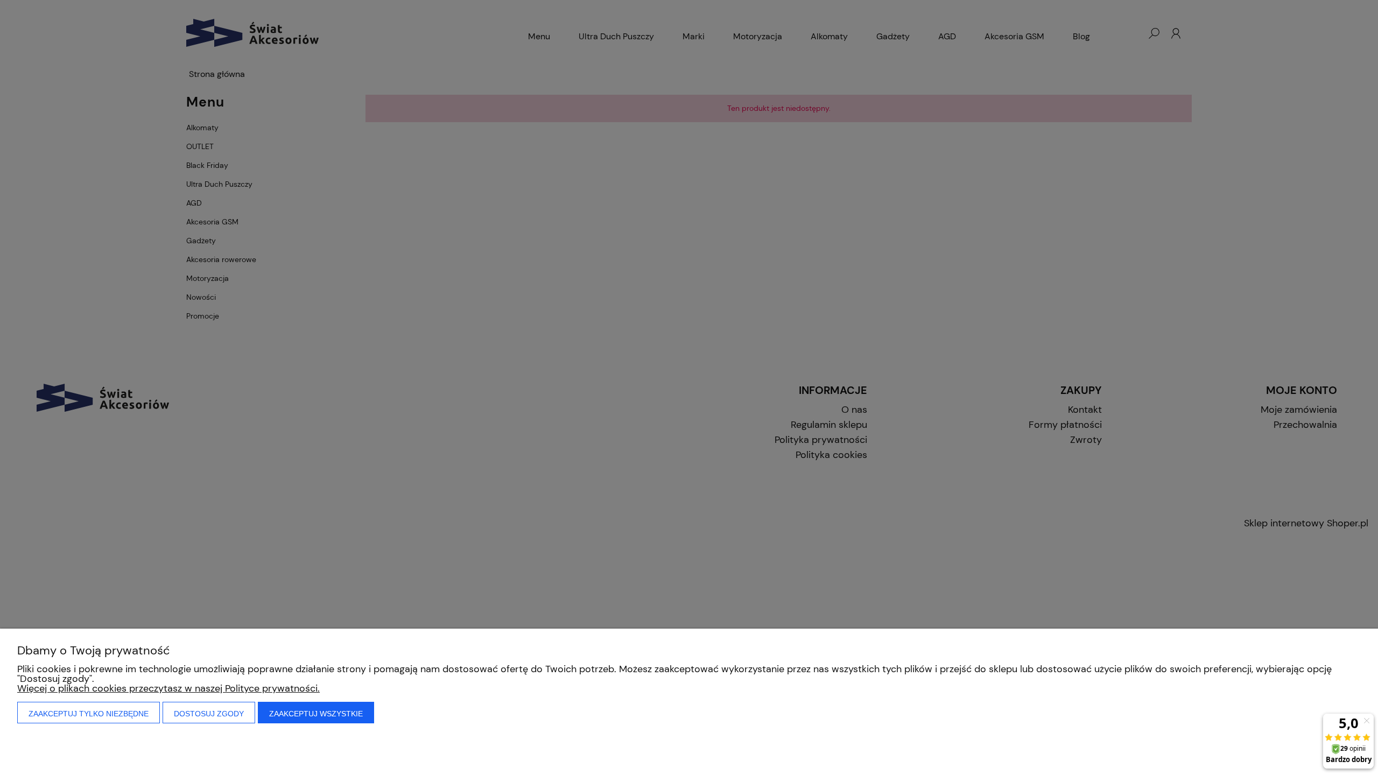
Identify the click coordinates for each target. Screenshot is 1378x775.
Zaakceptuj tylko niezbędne (89, 713)
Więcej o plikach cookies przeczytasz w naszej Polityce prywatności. (168, 688)
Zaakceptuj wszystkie (316, 713)
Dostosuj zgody (209, 713)
